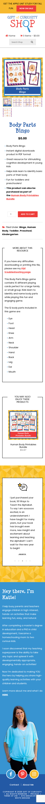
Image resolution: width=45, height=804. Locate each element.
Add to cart (28, 214)
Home (11, 35)
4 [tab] (26, 561)
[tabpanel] (22, 519)
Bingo (22, 227)
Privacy (34, 794)
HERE (5, 694)
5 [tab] (30, 561)
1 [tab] (15, 561)
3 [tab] (22, 561)
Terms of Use (11, 796)
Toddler (14, 230)
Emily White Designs (28, 797)
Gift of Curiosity (23, 24)
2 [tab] (19, 561)
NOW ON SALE (26, 8)
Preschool (26, 230)
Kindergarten (10, 234)
